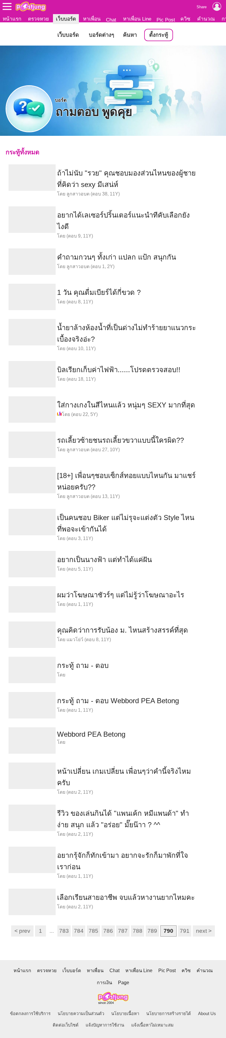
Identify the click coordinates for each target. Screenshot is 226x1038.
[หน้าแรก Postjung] (30, 6)
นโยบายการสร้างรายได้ (168, 1013)
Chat (111, 20)
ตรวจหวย (38, 19)
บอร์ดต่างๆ (101, 35)
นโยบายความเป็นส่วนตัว (81, 1013)
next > (204, 931)
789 (152, 931)
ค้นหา (130, 35)
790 (168, 931)
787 (123, 931)
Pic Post (166, 20)
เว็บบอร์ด (66, 19)
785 (93, 931)
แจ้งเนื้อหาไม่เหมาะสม (152, 1025)
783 (64, 931)
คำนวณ (206, 19)
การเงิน (104, 982)
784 (79, 931)
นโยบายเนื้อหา (125, 1013)
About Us (207, 1013)
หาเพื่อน (92, 19)
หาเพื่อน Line (137, 19)
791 (185, 931)
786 (108, 931)
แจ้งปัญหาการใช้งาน (105, 1025)
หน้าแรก (12, 19)
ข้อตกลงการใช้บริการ (30, 1013)
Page (123, 982)
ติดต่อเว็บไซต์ (66, 1025)
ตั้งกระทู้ (158, 35)
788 (137, 931)
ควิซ (185, 19)
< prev (22, 931)
